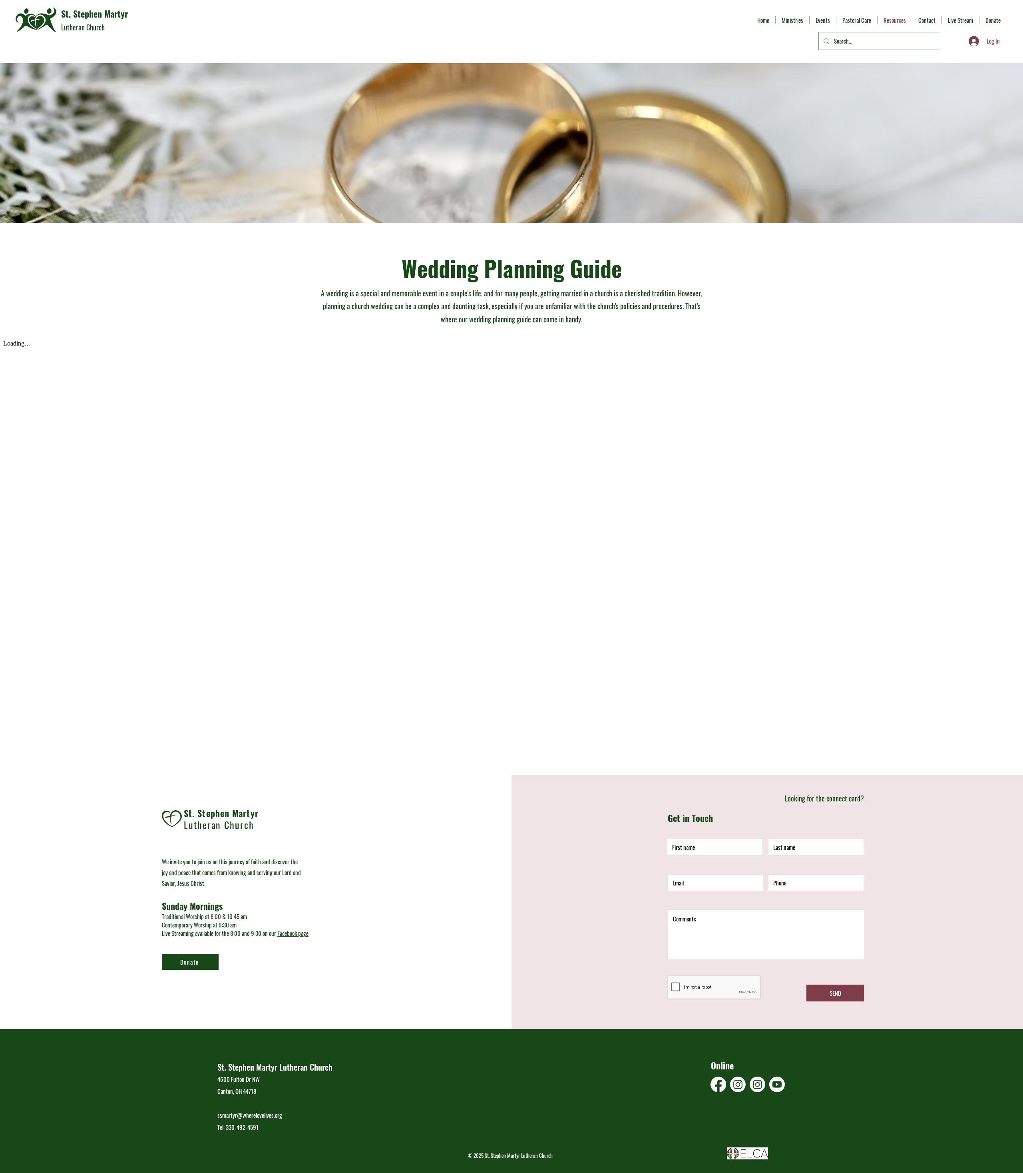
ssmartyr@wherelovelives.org (249, 1115)
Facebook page (292, 933)
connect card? (845, 798)
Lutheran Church (83, 27)
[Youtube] (777, 1084)
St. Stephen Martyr (94, 13)
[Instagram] (738, 1084)
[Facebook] (718, 1084)
